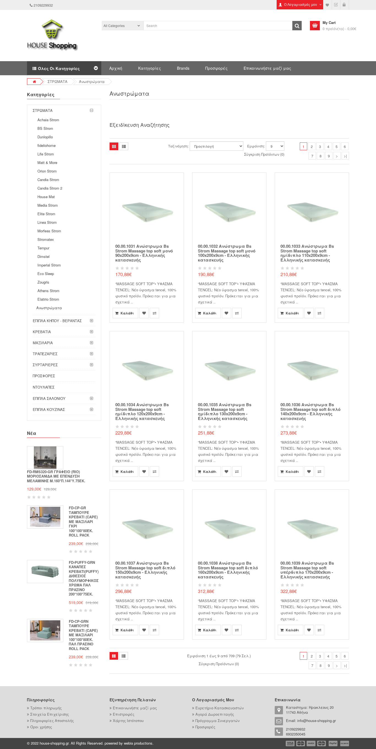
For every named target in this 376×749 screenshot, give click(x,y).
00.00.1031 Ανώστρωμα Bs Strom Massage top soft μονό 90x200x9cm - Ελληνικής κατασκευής (144, 253)
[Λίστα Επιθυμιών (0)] (327, 4)
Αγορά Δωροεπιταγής (214, 714)
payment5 (333, 743)
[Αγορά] (336, 4)
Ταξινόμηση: (178, 146)
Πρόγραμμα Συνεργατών (217, 720)
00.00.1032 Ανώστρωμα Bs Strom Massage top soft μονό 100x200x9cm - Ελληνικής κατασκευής (226, 253)
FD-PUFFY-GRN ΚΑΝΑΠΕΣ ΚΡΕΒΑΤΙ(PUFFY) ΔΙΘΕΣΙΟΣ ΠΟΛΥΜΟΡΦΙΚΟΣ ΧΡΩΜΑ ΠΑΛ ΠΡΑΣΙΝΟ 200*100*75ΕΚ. (84, 578)
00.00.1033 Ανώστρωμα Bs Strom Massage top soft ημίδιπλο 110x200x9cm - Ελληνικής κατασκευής (307, 253)
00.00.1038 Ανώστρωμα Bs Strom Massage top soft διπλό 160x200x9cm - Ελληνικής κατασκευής (228, 570)
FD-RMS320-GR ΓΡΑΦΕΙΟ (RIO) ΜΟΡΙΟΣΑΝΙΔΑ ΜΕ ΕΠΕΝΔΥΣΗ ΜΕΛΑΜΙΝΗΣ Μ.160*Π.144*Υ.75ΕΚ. (56, 476)
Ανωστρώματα (92, 81)
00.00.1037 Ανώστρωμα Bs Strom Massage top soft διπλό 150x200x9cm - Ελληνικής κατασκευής (145, 570)
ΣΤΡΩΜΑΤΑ (57, 81)
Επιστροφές (123, 714)
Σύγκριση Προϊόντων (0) (264, 154)
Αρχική (115, 68)
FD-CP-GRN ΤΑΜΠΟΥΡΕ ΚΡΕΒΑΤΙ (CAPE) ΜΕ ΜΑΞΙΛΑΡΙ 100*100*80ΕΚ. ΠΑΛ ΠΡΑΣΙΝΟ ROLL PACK (83, 635)
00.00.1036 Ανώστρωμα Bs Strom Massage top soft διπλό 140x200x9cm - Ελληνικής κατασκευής (310, 411)
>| (345, 155)
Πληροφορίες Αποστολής (52, 720)
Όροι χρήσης (41, 726)
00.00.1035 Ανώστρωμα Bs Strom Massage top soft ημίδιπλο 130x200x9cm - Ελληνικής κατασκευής (224, 411)
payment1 (291, 743)
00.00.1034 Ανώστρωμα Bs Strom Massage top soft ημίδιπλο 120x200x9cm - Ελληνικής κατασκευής (142, 411)
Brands (183, 68)
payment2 (301, 743)
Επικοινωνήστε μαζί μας (267, 68)
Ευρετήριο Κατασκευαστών (219, 707)
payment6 (344, 743)
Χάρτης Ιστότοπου (128, 720)
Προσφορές (216, 68)
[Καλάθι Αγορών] (344, 4)
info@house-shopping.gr (316, 720)
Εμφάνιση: (256, 146)
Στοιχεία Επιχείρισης (49, 714)
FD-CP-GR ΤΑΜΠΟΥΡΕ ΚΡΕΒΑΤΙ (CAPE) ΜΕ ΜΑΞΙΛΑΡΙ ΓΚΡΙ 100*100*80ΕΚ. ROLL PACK (83, 521)
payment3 (311, 743)
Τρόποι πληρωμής (46, 707)
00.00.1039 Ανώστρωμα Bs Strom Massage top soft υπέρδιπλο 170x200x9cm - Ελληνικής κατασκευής (307, 570)
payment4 (322, 743)
